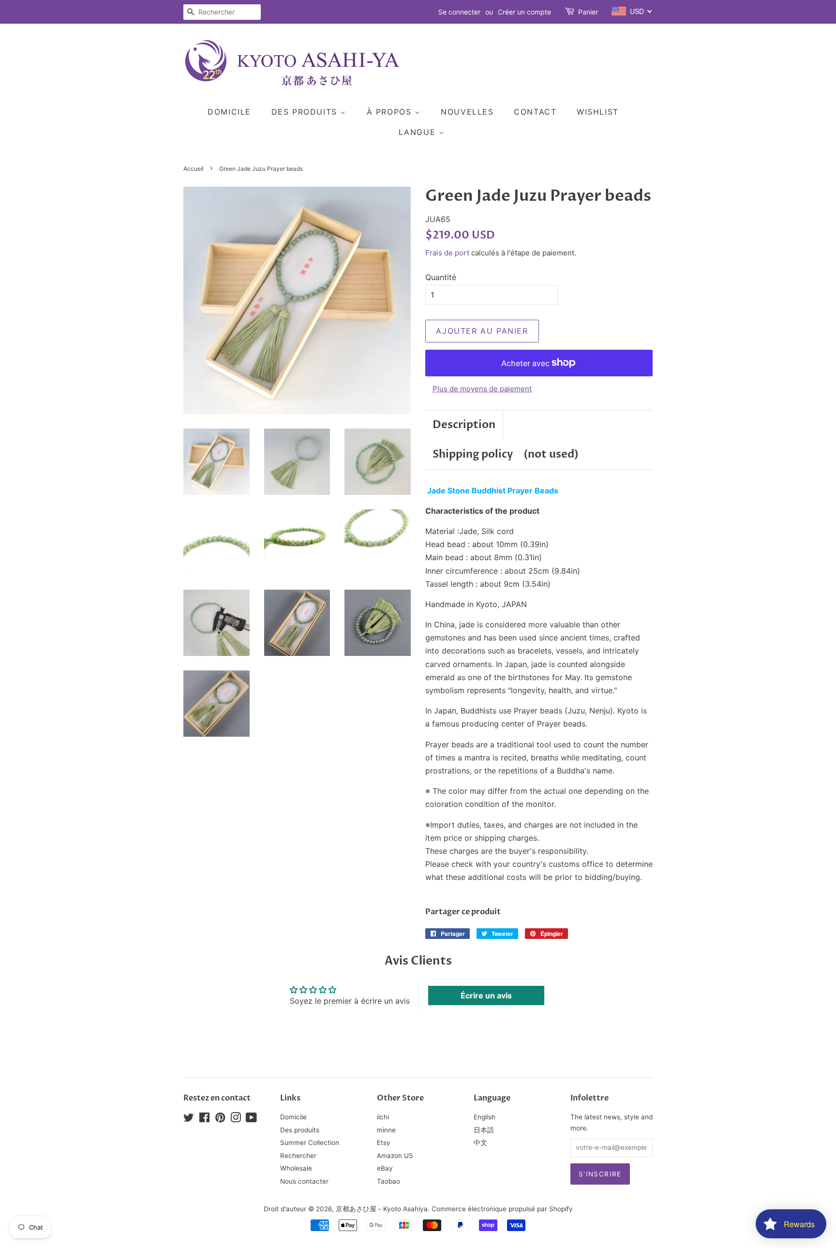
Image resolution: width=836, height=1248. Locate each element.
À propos (391, 112)
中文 (480, 1142)
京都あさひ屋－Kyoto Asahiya (382, 1209)
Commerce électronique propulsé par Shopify (502, 1209)
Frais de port (447, 252)
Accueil (193, 168)
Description (464, 424)
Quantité (440, 277)
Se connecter (459, 12)
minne (386, 1130)
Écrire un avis (486, 995)
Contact (535, 112)
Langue (419, 132)
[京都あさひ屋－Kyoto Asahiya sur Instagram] (235, 1119)
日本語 (484, 1130)
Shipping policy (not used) (506, 454)
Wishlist (598, 112)
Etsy (383, 1142)
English (484, 1117)
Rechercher (298, 1155)
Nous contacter (304, 1181)
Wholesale (296, 1168)
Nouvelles (467, 112)
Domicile (229, 112)
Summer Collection (309, 1142)
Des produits (306, 112)
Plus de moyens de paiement (482, 388)
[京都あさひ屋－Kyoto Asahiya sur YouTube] (251, 1119)
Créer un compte (524, 12)
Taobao (388, 1181)
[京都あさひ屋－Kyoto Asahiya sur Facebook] (204, 1119)
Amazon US (395, 1155)
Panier (588, 12)
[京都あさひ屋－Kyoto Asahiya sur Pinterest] (220, 1119)
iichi (383, 1117)
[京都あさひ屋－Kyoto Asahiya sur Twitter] (188, 1119)
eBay (385, 1168)
